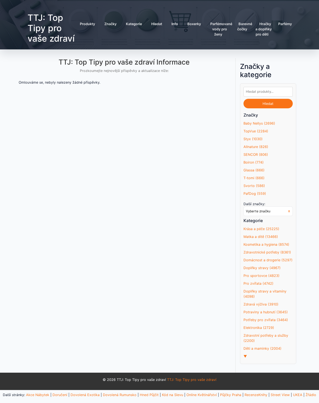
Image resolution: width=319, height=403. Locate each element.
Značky (110, 24)
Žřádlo (311, 395)
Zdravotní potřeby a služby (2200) (265, 338)
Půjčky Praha (230, 395)
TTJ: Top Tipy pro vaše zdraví (51, 28)
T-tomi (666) (254, 178)
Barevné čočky (244, 26)
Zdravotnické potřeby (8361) (267, 252)
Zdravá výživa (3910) (260, 304)
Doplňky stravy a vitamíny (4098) (264, 294)
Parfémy (285, 24)
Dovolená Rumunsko (119, 395)
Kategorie (134, 24)
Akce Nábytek (37, 395)
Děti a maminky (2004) (262, 348)
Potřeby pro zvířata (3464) (265, 320)
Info (174, 24)
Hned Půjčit (149, 395)
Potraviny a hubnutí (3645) (265, 312)
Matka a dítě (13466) (260, 236)
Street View (280, 395)
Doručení (60, 395)
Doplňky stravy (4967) (262, 268)
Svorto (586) (254, 186)
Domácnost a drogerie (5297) (268, 260)
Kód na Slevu (172, 395)
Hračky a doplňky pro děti (263, 29)
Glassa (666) (254, 170)
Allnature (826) (255, 147)
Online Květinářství (201, 395)
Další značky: (254, 204)
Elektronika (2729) (258, 327)
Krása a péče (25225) (261, 229)
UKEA (297, 395)
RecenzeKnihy (256, 395)
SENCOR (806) (255, 154)
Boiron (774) (253, 162)
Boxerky (194, 24)
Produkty (87, 24)
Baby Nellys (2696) (259, 123)
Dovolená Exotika (85, 395)
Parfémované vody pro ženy (221, 29)
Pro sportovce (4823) (261, 275)
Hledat (156, 24)
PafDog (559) (254, 193)
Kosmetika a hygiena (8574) (266, 244)
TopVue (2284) (255, 131)
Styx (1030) (253, 139)
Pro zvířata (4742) (258, 283)
